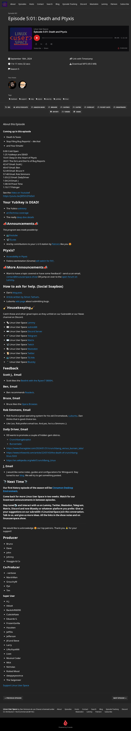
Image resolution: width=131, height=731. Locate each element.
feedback (14, 99)
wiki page (20, 301)
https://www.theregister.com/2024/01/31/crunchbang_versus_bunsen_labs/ (45, 448)
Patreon (114, 4)
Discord (83, 4)
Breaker (54, 107)
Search (50, 4)
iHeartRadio (121, 107)
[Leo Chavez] (12, 85)
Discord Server (35, 331)
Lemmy (104, 4)
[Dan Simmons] (22, 85)
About (12, 4)
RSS (9, 107)
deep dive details (25, 217)
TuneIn (67, 112)
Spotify (55, 112)
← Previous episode (13, 698)
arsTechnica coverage (17, 212)
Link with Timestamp (82, 58)
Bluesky (31, 361)
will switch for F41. (45, 260)
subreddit (32, 326)
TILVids (31, 357)
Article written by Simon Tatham (22, 296)
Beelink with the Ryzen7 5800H (37, 380)
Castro (78, 107)
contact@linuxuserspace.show (21, 276)
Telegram (32, 335)
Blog (57, 4)
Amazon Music (39, 107)
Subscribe (124, 4)
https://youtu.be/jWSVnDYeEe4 (19, 195)
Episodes (22, 4)
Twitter (31, 353)
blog (22, 475)
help (32, 99)
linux (66, 99)
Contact (40, 4)
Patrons (56, 244)
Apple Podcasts (22, 107)
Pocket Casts (105, 107)
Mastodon (94, 4)
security (48, 99)
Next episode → (119, 698)
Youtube (13, 235)
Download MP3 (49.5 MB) (84, 63)
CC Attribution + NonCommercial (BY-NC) (18, 712)
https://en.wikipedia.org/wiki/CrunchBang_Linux (31, 460)
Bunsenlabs (16, 443)
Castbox (66, 107)
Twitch (31, 344)
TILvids (12, 239)
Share (78, 112)
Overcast (90, 107)
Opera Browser (29, 404)
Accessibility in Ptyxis (16, 256)
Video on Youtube (20, 192)
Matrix (31, 340)
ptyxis (40, 99)
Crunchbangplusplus (20, 439)
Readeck (29, 392)
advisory (22, 208)
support (24, 99)
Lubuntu (73, 415)
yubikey (58, 99)
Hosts (31, 4)
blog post (17, 292)
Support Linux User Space (16, 685)
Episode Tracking (70, 4)
